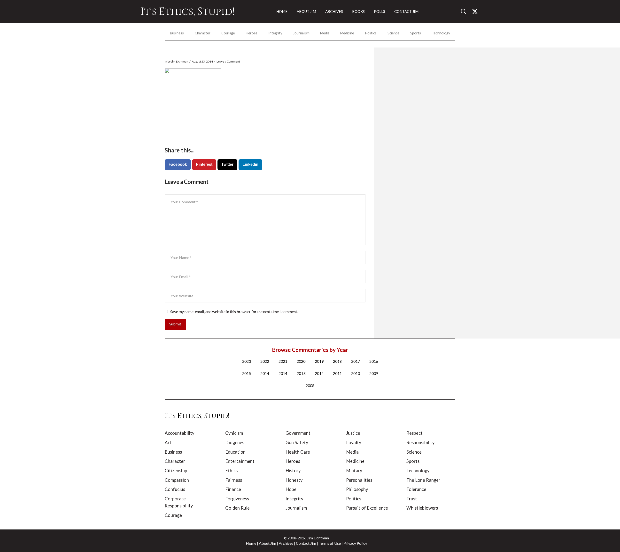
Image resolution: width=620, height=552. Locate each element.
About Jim (267, 543)
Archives (286, 543)
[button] (465, 11)
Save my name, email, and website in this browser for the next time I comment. (234, 311)
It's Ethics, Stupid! (187, 11)
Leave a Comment (228, 61)
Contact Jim (306, 543)
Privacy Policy (355, 543)
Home (251, 543)
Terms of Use (330, 543)
